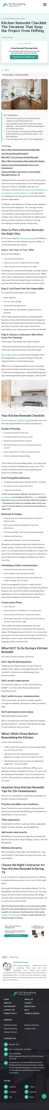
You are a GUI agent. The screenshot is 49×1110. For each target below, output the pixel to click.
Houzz (32, 1097)
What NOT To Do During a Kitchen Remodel (19, 157)
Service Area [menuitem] (30, 1006)
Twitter (32, 1087)
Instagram (12, 1092)
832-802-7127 (14, 1044)
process (35, 497)
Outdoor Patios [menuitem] (30, 1028)
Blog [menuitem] (26, 1010)
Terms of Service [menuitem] (31, 1013)
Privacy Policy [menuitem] (10, 1013)
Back (7, 70)
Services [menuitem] (7, 1003)
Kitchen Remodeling (21, 75)
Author (5, 957)
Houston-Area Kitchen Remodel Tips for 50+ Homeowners (20, 166)
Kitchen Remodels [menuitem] (10, 1025)
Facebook (12, 1087)
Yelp (10, 1097)
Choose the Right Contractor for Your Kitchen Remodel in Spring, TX (20, 173)
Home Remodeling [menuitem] (10, 1028)
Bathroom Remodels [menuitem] (31, 1025)
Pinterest (33, 1092)
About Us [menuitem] (28, 999)
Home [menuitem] (6, 999)
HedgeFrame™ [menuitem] (10, 1006)
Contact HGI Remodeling (11, 915)
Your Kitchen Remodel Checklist (14, 153)
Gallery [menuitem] (27, 1003)
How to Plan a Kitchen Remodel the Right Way (20, 150)
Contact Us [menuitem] (9, 1010)
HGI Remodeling (20, 962)
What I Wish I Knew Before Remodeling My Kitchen (23, 161)
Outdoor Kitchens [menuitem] (10, 1032)
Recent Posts (14, 957)
